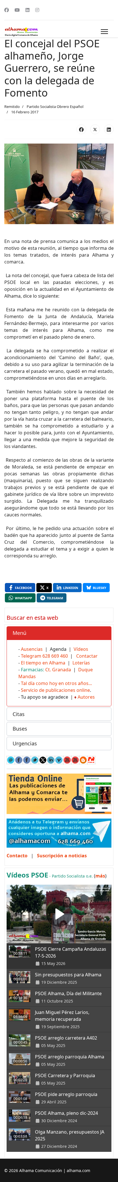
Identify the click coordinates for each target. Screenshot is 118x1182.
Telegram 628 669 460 (44, 656)
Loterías (81, 663)
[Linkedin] (27, 10)
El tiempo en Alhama (43, 663)
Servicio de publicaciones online (55, 690)
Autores (86, 697)
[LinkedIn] (109, 129)
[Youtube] (17, 10)
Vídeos (81, 649)
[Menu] (104, 31)
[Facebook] (6, 10)
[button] (59, 633)
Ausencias (32, 649)
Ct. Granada (58, 669)
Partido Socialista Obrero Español (55, 106)
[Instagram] (37, 10)
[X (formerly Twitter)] (95, 129)
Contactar (87, 656)
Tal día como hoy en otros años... (56, 683)
